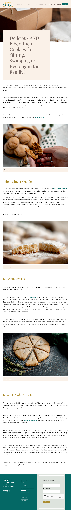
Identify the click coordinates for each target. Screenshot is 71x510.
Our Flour (27, 4)
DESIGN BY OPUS (24, 500)
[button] (20, 4)
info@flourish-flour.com (8, 486)
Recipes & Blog (43, 4)
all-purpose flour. (39, 117)
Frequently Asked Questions (27, 488)
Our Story (20, 4)
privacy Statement (24, 499)
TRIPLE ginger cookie (60, 188)
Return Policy (24, 485)
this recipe (33, 297)
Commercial (57, 4)
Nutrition (34, 4)
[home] (8, 4)
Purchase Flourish (25, 492)
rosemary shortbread (31, 420)
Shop (65, 4)
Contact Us (23, 490)
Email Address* (46, 488)
